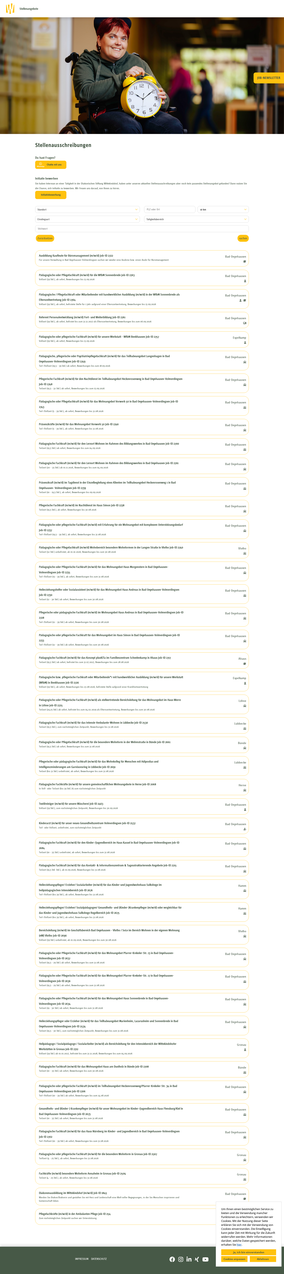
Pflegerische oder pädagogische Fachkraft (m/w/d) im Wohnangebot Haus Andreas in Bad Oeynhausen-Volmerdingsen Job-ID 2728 (111, 615)
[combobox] (223, 209)
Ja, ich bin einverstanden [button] (248, 1252)
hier (239, 1244)
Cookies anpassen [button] (234, 1259)
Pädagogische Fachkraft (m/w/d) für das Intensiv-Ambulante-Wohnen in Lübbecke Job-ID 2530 (93, 722)
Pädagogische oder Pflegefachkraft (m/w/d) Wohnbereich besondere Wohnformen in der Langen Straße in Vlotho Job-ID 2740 (111, 547)
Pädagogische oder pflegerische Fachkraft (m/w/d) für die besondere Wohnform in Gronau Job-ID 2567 (98, 1154)
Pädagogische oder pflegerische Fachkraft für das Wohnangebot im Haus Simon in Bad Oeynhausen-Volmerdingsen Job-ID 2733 (109, 637)
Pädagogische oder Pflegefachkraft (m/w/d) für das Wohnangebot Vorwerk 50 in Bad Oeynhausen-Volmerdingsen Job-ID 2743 (108, 404)
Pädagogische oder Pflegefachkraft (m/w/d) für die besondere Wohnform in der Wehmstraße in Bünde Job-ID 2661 (104, 742)
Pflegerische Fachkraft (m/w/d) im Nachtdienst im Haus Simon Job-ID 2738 (81, 505)
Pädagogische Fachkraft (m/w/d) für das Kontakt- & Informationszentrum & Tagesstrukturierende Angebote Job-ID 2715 (108, 865)
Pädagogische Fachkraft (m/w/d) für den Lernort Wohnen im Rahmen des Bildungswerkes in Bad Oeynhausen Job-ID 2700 (109, 443)
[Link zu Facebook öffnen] (172, 1259)
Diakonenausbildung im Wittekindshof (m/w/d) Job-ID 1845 (73, 1193)
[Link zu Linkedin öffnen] (189, 1259)
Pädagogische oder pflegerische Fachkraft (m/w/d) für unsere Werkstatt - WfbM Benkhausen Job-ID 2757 (99, 336)
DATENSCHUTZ (99, 1258)
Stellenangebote (29, 8)
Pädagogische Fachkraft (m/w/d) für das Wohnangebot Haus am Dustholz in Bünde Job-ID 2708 (94, 1066)
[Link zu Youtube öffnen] (205, 1259)
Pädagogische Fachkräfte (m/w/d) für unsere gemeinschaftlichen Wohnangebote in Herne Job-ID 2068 (97, 784)
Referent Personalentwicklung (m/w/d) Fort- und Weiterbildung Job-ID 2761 (82, 317)
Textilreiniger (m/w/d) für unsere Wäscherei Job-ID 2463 (71, 803)
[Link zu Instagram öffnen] (181, 1259)
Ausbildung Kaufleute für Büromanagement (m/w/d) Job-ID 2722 (76, 255)
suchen (243, 238)
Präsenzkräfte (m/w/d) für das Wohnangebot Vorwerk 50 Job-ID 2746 (79, 424)
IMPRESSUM (82, 1258)
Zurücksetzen (45, 238)
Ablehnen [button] (263, 1259)
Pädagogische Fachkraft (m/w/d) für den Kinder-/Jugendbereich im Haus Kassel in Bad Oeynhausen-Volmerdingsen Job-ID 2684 (109, 845)
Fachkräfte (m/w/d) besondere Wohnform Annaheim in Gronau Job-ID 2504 (82, 1173)
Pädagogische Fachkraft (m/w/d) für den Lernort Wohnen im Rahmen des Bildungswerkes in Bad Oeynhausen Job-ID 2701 (108, 463)
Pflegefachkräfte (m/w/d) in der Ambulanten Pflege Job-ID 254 (75, 1213)
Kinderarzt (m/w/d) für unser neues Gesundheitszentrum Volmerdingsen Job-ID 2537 (87, 823)
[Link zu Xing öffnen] (197, 1259)
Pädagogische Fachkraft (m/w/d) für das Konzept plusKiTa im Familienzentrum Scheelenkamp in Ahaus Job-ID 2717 (105, 657)
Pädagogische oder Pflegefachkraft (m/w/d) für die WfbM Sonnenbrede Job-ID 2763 (87, 275)
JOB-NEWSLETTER (268, 78)
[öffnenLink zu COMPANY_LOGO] (10, 8)
